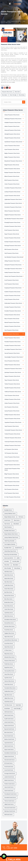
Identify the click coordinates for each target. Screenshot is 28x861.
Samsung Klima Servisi (9, 670)
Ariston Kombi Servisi (9, 722)
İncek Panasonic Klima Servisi (11, 280)
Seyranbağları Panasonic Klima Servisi (13, 357)
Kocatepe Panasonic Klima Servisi (12, 307)
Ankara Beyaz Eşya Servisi (10, 551)
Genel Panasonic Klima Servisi (11, 477)
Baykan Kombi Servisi (9, 725)
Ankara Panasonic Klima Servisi (14, 21)
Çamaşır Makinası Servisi (9, 513)
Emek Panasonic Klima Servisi (11, 230)
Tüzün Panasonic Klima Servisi (11, 395)
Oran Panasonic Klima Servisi (11, 330)
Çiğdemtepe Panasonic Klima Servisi (13, 199)
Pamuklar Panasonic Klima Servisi (12, 341)
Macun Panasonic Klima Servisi (11, 318)
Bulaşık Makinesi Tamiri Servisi (11, 534)
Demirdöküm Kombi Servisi (10, 752)
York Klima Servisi (8, 705)
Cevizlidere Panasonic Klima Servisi (12, 187)
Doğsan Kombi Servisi (9, 756)
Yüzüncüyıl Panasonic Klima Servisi (12, 441)
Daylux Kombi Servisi (9, 749)
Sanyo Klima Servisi (8, 674)
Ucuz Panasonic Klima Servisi (11, 460)
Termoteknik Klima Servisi (9, 688)
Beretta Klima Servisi (8, 602)
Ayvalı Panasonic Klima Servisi (11, 149)
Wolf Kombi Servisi (8, 814)
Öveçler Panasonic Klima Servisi (12, 337)
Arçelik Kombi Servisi (8, 718)
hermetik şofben (15, 561)
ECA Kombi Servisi (8, 763)
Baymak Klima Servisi (9, 595)
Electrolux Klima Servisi (9, 626)
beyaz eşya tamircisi (8, 558)
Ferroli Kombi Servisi (8, 766)
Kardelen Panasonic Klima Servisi (12, 291)
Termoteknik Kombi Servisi (10, 797)
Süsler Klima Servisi (8, 684)
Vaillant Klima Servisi (8, 698)
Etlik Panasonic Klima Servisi (11, 249)
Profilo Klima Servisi (8, 664)
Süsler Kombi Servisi (8, 790)
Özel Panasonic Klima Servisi (11, 489)
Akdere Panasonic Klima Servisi (11, 126)
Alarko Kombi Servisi (8, 715)
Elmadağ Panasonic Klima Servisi (12, 222)
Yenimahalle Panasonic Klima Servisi (13, 430)
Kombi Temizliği (17, 708)
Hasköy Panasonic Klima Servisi (12, 272)
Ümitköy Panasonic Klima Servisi (12, 414)
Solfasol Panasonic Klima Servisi (12, 364)
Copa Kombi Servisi (8, 742)
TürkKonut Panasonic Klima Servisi (12, 391)
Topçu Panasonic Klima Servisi (11, 380)
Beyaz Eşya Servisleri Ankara (10, 554)
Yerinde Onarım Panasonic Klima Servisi (12, 469)
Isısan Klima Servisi (8, 643)
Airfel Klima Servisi (8, 571)
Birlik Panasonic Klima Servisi (11, 180)
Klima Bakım (4, 95)
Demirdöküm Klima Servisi (10, 619)
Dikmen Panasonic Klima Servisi (12, 211)
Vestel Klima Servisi (8, 701)
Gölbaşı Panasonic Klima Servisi (12, 260)
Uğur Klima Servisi (8, 694)
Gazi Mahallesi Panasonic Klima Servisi (13, 257)
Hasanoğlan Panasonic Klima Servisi (13, 268)
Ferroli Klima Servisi (8, 629)
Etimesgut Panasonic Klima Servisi (12, 245)
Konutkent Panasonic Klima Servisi (12, 310)
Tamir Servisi (7, 523)
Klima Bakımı (16, 523)
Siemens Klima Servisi (9, 681)
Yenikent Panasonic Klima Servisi (12, 434)
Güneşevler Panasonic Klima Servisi (12, 264)
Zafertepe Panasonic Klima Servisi (12, 445)
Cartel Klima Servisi (8, 612)
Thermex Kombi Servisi (9, 800)
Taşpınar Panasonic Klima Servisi (12, 376)
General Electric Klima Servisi (10, 640)
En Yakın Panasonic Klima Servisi (12, 497)
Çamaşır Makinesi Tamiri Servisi (11, 537)
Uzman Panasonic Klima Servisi (11, 457)
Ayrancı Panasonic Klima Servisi (12, 145)
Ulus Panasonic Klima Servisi (11, 407)
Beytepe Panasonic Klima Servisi (12, 172)
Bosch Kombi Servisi (8, 735)
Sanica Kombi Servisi (8, 787)
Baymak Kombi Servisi (9, 729)
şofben (18, 558)
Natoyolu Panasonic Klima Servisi (12, 326)
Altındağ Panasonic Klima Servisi (12, 134)
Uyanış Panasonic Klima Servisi (11, 410)
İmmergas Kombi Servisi (9, 773)
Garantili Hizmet (18, 547)
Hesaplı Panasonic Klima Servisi (12, 464)
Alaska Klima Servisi (8, 578)
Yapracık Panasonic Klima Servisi (12, 418)
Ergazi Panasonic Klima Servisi (11, 234)
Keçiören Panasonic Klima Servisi (12, 295)
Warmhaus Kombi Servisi (9, 811)
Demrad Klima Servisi (9, 622)
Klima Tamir (17, 91)
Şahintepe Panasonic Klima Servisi (12, 372)
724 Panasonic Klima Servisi (11, 453)
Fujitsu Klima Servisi (8, 636)
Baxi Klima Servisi (8, 592)
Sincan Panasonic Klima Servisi (11, 360)
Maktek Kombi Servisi (9, 780)
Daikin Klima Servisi (8, 616)
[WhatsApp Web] (4, 856)
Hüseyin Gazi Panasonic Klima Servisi (13, 276)
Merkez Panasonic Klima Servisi (11, 481)
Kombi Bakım (7, 708)
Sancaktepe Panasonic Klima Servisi (13, 349)
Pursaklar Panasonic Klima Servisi (12, 345)
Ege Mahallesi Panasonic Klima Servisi (13, 218)
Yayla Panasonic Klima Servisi (11, 426)
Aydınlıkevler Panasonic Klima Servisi (13, 141)
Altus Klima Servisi (8, 581)
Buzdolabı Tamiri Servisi (9, 530)
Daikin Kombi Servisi (8, 746)
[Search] (23, 102)
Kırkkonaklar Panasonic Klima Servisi (13, 303)
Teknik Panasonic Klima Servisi (11, 485)
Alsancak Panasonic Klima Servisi (12, 130)
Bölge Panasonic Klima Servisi (11, 474)
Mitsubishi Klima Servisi (9, 657)
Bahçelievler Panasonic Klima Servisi (13, 161)
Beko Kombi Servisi (8, 732)
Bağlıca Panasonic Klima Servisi (12, 153)
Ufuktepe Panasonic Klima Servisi (12, 399)
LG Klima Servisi (8, 650)
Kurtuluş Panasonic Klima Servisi (12, 314)
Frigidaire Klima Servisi (9, 633)
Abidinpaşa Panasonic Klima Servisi (12, 118)
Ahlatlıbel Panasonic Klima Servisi (12, 122)
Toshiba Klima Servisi (8, 691)
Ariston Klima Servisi (8, 588)
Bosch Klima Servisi (8, 605)
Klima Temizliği (13, 95)
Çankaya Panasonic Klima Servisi (12, 191)
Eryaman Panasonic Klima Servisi (12, 237)
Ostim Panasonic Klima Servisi (11, 334)
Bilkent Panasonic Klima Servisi (11, 176)
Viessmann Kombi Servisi (9, 807)
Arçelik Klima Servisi (8, 585)
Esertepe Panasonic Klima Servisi (12, 241)
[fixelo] (14, 2)
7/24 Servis (20, 516)
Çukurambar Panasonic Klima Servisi (13, 203)
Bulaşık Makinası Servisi (9, 516)
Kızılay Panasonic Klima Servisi (11, 299)
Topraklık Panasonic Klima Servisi (12, 387)
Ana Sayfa (3, 21)
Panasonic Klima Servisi (7, 91)
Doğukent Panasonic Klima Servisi (12, 214)
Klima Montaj (21, 95)
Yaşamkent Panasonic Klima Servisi (12, 422)
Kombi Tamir (18, 705)
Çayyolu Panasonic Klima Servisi (12, 195)
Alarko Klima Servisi (8, 575)
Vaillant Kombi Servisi (9, 804)
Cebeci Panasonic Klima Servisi (11, 184)
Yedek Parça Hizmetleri (9, 540)
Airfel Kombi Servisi (8, 711)
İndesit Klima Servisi (8, 646)
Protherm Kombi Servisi (9, 783)
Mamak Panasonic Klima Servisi (11, 322)
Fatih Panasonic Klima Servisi (11, 253)
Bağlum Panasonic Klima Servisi (12, 157)
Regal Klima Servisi (8, 667)
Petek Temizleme (8, 527)
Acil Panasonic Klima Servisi (11, 449)
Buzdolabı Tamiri (7, 547)
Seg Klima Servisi (8, 677)
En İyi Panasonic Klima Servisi (11, 493)
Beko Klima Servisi (8, 599)
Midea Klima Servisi (8, 653)
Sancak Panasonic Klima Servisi (12, 353)
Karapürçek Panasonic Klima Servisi (12, 287)
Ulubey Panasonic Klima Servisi (11, 403)
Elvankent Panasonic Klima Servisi (12, 226)
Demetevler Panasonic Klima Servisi (12, 207)
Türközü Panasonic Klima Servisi (12, 384)
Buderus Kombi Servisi (9, 739)
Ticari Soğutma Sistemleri (9, 544)
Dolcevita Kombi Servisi (9, 759)
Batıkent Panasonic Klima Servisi (12, 168)
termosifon (6, 561)
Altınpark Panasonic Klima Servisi (12, 137)
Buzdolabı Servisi (8, 510)
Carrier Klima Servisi (8, 609)
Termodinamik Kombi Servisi (10, 794)
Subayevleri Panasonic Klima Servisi (13, 368)
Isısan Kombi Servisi (8, 770)
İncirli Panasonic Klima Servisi (11, 284)
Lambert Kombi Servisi (9, 776)
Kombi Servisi (7, 520)
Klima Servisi (16, 520)
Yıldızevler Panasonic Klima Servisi (12, 437)
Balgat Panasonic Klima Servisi (11, 164)
